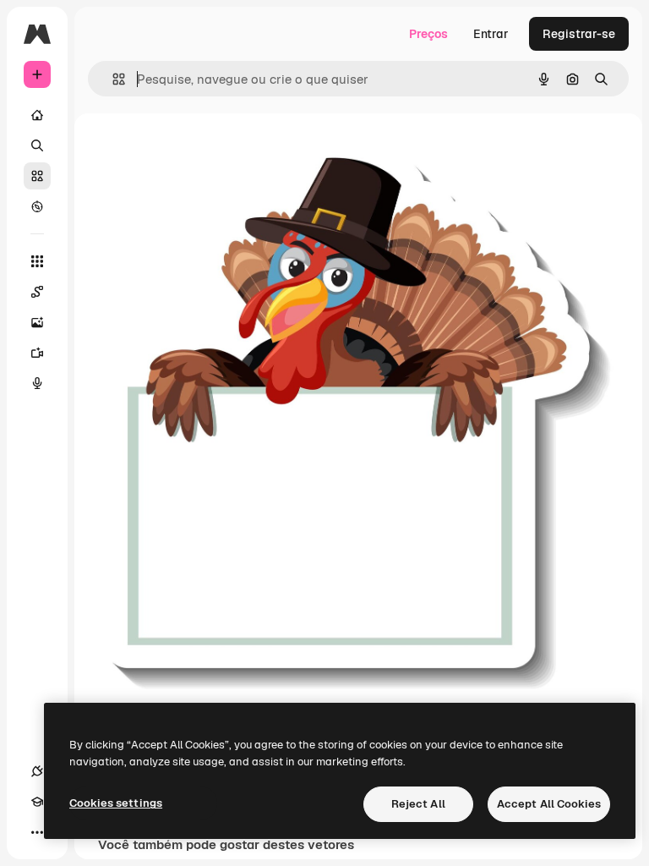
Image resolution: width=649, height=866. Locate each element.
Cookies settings (115, 803)
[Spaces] (37, 291)
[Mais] (37, 832)
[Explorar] (37, 206)
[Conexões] (37, 771)
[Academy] (37, 801)
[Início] (37, 115)
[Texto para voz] (37, 383)
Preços (428, 33)
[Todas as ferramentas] (37, 261)
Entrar (491, 33)
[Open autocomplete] (112, 79)
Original (199, 152)
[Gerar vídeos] (37, 352)
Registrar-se (579, 33)
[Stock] (37, 175)
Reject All (418, 804)
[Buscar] (37, 145)
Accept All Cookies (549, 804)
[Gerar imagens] (37, 322)
